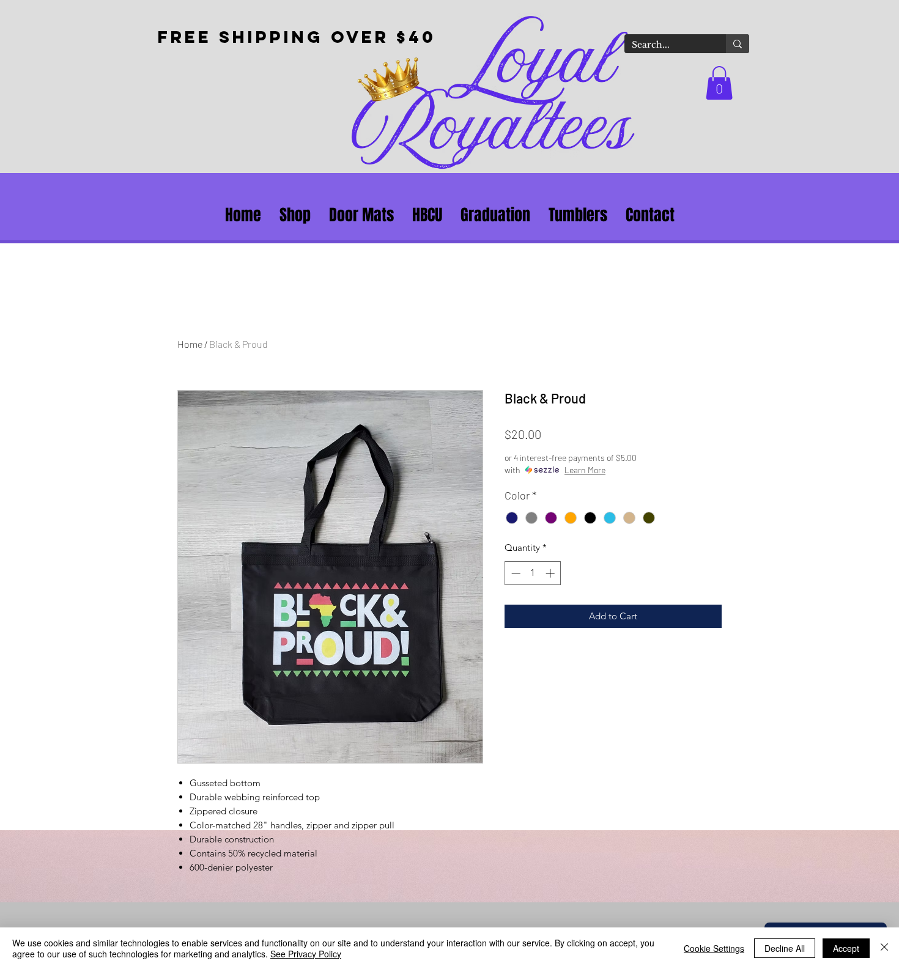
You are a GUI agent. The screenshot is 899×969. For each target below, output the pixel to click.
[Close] (884, 948)
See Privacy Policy (305, 954)
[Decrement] (514, 573)
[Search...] (737, 43)
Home (189, 344)
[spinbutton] (533, 573)
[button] (719, 83)
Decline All (784, 948)
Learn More (584, 470)
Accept (846, 948)
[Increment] (551, 573)
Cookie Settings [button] (714, 948)
